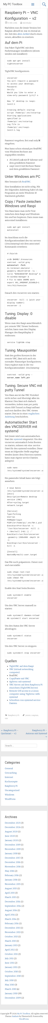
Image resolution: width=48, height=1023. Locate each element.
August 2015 (11, 888)
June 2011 (9, 963)
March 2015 (10, 897)
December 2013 (12, 928)
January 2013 (11, 945)
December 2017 (12, 858)
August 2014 (11, 910)
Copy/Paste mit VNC (19, 678)
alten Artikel (23, 34)
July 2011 (9, 958)
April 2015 (10, 893)
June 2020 (10, 836)
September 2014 (13, 906)
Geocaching (11, 772)
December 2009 (13, 997)
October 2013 (11, 936)
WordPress (10, 799)
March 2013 (10, 941)
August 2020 (11, 831)
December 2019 (12, 844)
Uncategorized (12, 790)
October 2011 (11, 954)
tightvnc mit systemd (20, 681)
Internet (9, 777)
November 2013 (12, 932)
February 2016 (12, 875)
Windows (9, 794)
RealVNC (26, 181)
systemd (18, 439)
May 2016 (9, 871)
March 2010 (10, 989)
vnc (6, 718)
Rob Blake (27, 23)
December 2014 (12, 901)
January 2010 (11, 993)
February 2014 (12, 923)
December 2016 (12, 862)
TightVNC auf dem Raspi (21, 666)
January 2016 (11, 879)
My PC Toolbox (12, 4)
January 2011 (11, 967)
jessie (28, 715)
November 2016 (13, 866)
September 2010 (13, 976)
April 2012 (10, 949)
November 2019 (13, 849)
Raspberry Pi (13, 715)
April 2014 (10, 914)
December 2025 (13, 823)
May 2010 (9, 984)
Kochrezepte (11, 781)
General (9, 768)
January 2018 (11, 853)
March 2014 (10, 919)
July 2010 (9, 980)
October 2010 (11, 971)
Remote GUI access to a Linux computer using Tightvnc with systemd (24, 694)
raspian (34, 715)
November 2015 (13, 884)
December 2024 (13, 827)
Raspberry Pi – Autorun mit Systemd (36, 733)
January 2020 (11, 840)
